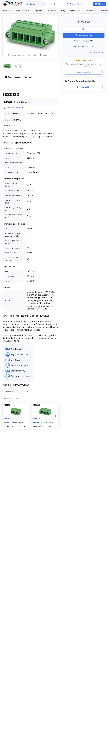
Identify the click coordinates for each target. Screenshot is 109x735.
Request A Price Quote (13, 422)
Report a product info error (20, 77)
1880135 (37, 418)
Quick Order (75, 10)
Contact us (32, 335)
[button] (30, 37)
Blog (63, 10)
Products (7, 10)
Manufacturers (22, 10)
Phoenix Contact (15, 107)
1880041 (7, 418)
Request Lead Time (84, 72)
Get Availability (84, 87)
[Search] (27, 4)
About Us (52, 10)
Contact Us (91, 10)
